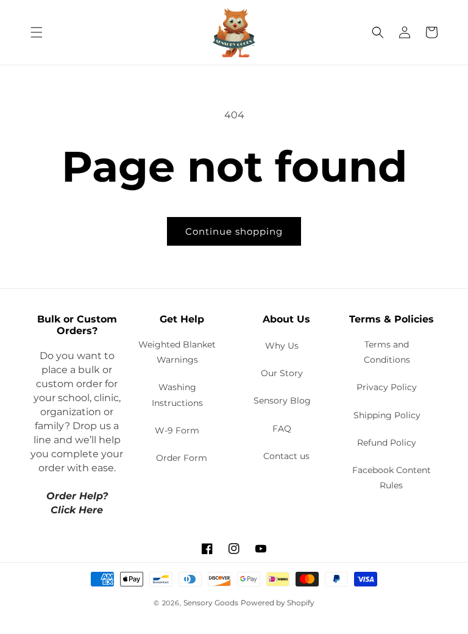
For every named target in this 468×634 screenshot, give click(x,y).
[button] (36, 32)
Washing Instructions (177, 395)
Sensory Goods (210, 602)
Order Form (181, 457)
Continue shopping (234, 231)
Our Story (282, 373)
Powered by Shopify (277, 602)
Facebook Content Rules (391, 478)
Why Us (282, 345)
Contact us (286, 456)
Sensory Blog (282, 400)
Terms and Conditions (387, 352)
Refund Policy (386, 442)
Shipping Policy (386, 415)
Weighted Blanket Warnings (177, 352)
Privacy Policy (386, 387)
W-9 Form (177, 430)
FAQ (281, 428)
